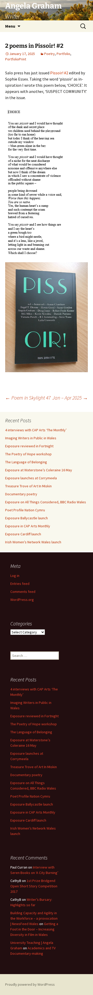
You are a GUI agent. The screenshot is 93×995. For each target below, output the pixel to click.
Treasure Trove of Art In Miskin (28, 486)
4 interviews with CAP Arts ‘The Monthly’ (36, 430)
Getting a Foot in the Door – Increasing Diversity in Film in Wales (34, 929)
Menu (10, 26)
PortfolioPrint (15, 59)
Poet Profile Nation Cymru (25, 510)
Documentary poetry (21, 494)
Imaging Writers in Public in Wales (30, 438)
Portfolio (63, 53)
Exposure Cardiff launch (23, 534)
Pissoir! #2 (59, 72)
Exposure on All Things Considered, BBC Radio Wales (45, 502)
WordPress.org (22, 599)
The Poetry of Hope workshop (28, 454)
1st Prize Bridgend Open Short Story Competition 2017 (33, 886)
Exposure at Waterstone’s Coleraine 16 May (38, 470)
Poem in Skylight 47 (28, 397)
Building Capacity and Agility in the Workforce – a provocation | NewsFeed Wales (34, 918)
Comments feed (22, 591)
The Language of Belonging (26, 462)
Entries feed (19, 583)
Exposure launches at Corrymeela (31, 478)
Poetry (49, 53)
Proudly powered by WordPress (30, 984)
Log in (14, 575)
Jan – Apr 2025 (70, 397)
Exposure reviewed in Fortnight (29, 446)
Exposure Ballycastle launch (26, 518)
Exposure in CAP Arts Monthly (27, 526)
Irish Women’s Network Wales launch (33, 542)
